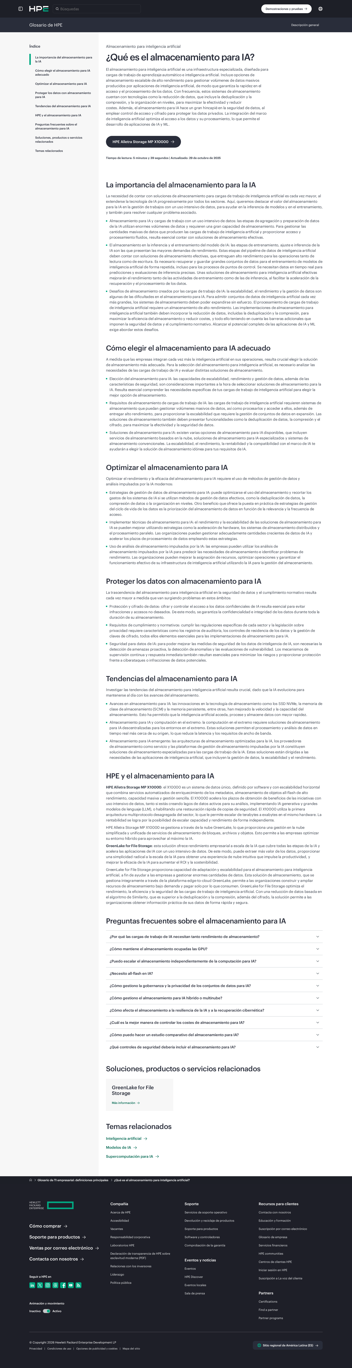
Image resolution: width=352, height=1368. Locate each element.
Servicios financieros (273, 1245)
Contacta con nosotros (275, 1212)
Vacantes (116, 1229)
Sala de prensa (195, 1293)
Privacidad (35, 1348)
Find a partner (268, 1310)
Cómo (45, 1225)
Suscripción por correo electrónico (283, 1229)
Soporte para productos (201, 1229)
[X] (40, 1285)
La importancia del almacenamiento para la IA (63, 59)
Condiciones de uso (59, 1348)
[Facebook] (63, 1285)
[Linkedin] (32, 1285)
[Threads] (55, 1285)
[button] (20, 8)
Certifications (268, 1301)
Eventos (190, 1268)
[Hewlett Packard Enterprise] (38, 9)
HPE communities (271, 1253)
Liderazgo (117, 1274)
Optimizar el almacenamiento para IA (61, 84)
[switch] (44, 1311)
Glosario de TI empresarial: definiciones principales (73, 1180)
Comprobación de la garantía (205, 1245)
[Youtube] (71, 1285)
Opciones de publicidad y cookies (97, 1348)
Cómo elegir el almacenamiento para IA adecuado (62, 72)
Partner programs (271, 1318)
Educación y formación (275, 1220)
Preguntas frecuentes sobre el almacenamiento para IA (56, 126)
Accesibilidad (119, 1220)
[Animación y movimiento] (46, 1311)
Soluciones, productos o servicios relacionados (58, 139)
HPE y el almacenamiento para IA (58, 115)
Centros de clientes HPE (275, 1262)
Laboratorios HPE (122, 1245)
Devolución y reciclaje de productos (209, 1220)
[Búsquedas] (57, 9)
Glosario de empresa (273, 1237)
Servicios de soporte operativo (206, 1212)
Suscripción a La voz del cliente (280, 1278)
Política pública (120, 1282)
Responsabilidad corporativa (130, 1237)
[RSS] (78, 1285)
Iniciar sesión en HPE (273, 1270)
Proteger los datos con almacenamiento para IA (63, 95)
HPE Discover (194, 1277)
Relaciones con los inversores (130, 1266)
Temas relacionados (49, 151)
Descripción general (305, 25)
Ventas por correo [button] (61, 1247)
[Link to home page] (31, 1180)
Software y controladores (202, 1237)
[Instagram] (48, 1285)
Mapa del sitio (131, 1348)
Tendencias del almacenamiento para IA (63, 106)
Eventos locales (195, 1285)
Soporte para (54, 1236)
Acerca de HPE (120, 1212)
